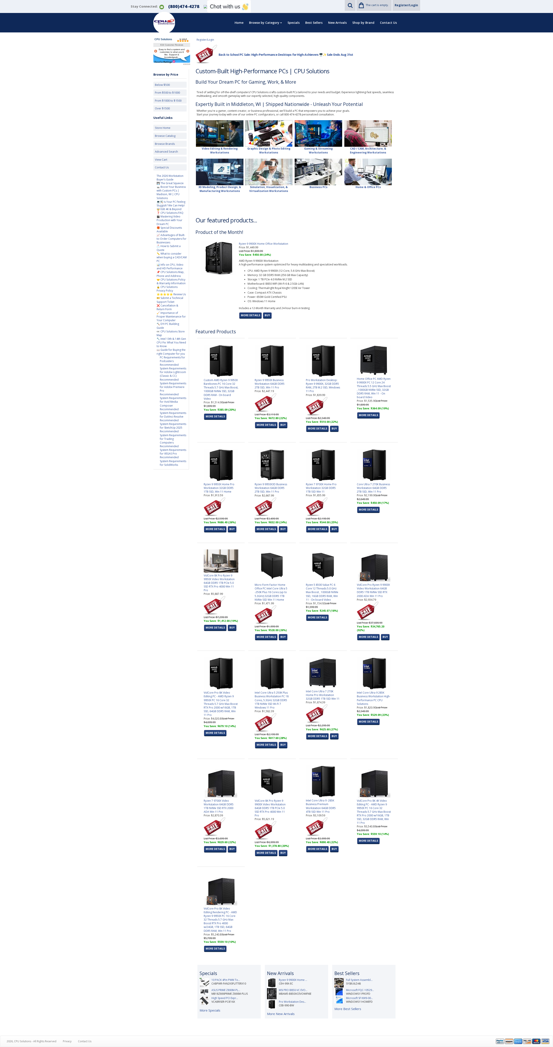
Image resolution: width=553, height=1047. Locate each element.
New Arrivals (337, 23)
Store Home (162, 128)
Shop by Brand (363, 23)
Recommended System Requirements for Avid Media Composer (173, 400)
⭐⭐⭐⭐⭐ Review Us (171, 294)
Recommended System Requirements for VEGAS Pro (173, 449)
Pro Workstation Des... (292, 1002)
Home (239, 23)
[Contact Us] (161, 6)
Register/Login (406, 5)
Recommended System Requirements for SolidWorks (173, 460)
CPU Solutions (163, 39)
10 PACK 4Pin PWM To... (225, 980)
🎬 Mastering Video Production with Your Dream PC (169, 220)
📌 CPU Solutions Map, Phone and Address (170, 274)
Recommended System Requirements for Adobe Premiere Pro (173, 385)
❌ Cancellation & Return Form (167, 307)
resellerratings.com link (165, 62)
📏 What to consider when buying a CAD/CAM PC (172, 257)
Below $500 (162, 85)
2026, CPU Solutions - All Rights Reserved (31, 1041)
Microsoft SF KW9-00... (359, 998)
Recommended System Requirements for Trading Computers (173, 436)
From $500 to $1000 (167, 92)
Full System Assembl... (359, 980)
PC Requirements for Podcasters (172, 359)
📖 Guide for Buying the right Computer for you (171, 351)
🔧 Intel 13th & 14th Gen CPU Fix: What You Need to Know (171, 342)
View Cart (161, 159)
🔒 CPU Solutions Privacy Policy (167, 288)
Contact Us (388, 23)
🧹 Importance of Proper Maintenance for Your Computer (171, 316)
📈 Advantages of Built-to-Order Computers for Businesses (171, 238)
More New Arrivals (281, 1014)
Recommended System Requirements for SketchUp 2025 (173, 423)
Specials (294, 23)
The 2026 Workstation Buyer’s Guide (170, 177)
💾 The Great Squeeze (170, 183)
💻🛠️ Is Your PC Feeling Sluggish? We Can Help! (171, 203)
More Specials (210, 1010)
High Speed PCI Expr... (224, 998)
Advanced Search (166, 151)
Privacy (67, 1041)
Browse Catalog (165, 136)
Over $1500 (162, 108)
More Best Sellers (347, 1009)
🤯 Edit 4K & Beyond (169, 209)
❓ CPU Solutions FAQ (170, 213)
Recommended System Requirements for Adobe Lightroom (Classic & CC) (173, 370)
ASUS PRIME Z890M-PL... (225, 990)
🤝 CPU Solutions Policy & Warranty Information (171, 281)
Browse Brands (165, 144)
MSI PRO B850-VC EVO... (293, 990)
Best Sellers (314, 23)
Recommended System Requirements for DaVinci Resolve (173, 412)
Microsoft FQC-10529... (360, 990)
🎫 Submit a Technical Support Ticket (170, 299)
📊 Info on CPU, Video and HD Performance (170, 266)
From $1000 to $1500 (168, 100)
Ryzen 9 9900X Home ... (293, 980)
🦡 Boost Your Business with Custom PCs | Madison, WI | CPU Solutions (171, 192)
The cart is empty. (377, 5)
